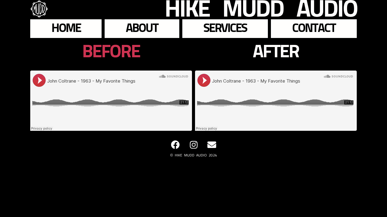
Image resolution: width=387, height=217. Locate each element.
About (142, 29)
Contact (314, 29)
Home (66, 29)
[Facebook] (175, 145)
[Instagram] (193, 145)
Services (225, 29)
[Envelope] (212, 145)
